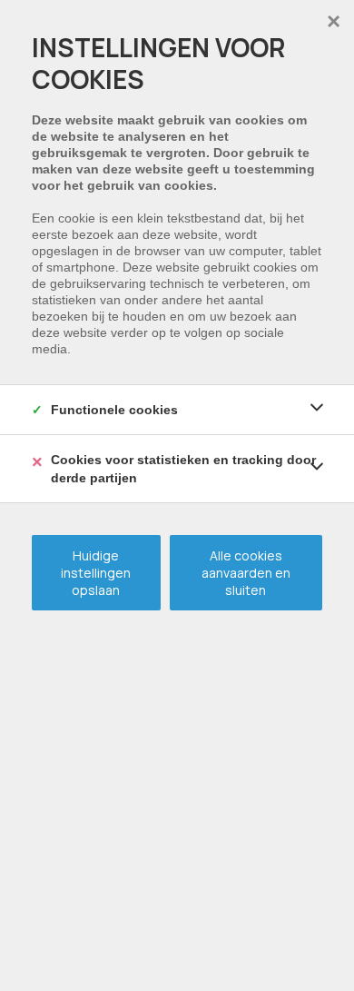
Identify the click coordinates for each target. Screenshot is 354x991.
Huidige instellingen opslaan (96, 573)
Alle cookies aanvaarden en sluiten (246, 573)
